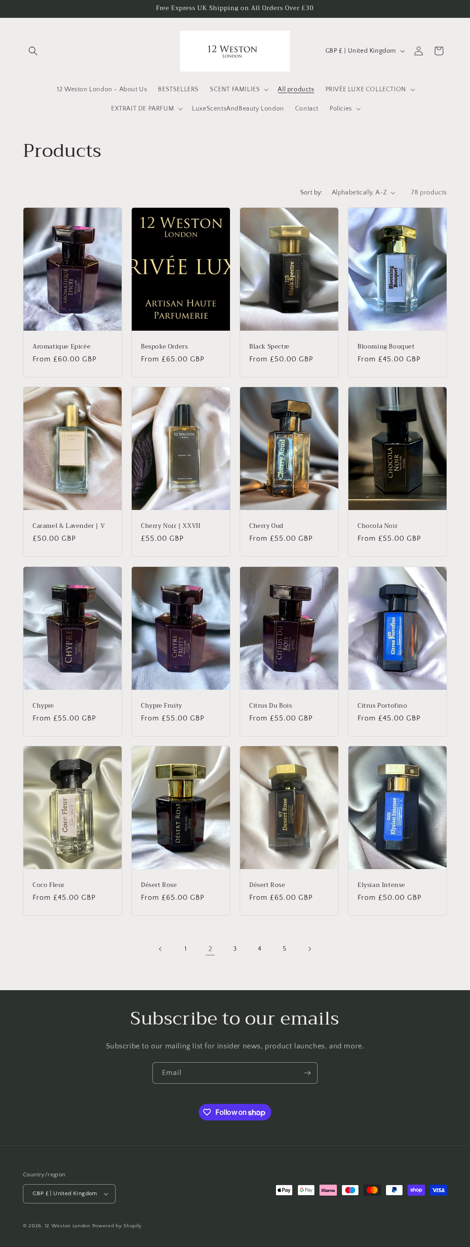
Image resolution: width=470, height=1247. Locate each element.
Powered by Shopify (117, 1226)
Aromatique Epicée (61, 346)
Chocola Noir (377, 526)
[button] (33, 51)
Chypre (43, 705)
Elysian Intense (381, 885)
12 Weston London (67, 1226)
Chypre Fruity (161, 705)
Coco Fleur (49, 885)
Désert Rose (159, 885)
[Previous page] (161, 949)
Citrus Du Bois (270, 705)
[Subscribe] (307, 1073)
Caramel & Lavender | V (69, 526)
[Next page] (309, 949)
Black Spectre (269, 346)
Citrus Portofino (383, 705)
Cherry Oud (266, 526)
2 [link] (210, 949)
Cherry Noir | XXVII (170, 526)
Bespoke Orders (164, 346)
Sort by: (311, 192)
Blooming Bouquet (386, 346)
